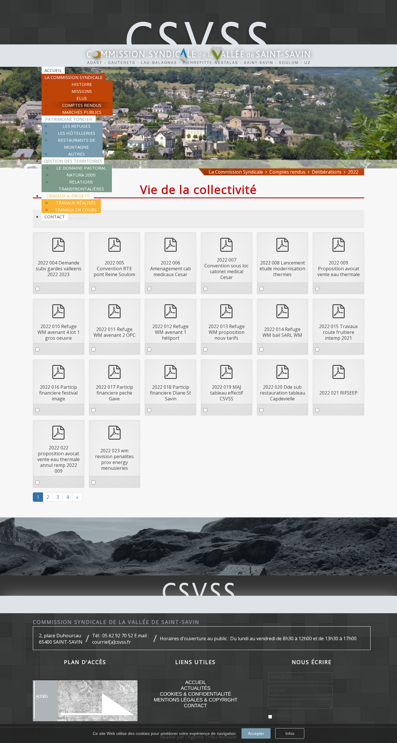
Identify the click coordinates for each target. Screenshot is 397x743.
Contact (195, 705)
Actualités (195, 688)
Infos (289, 733)
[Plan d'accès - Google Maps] (85, 700)
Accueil (195, 682)
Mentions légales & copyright (195, 700)
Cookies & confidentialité (195, 694)
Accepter (256, 733)
